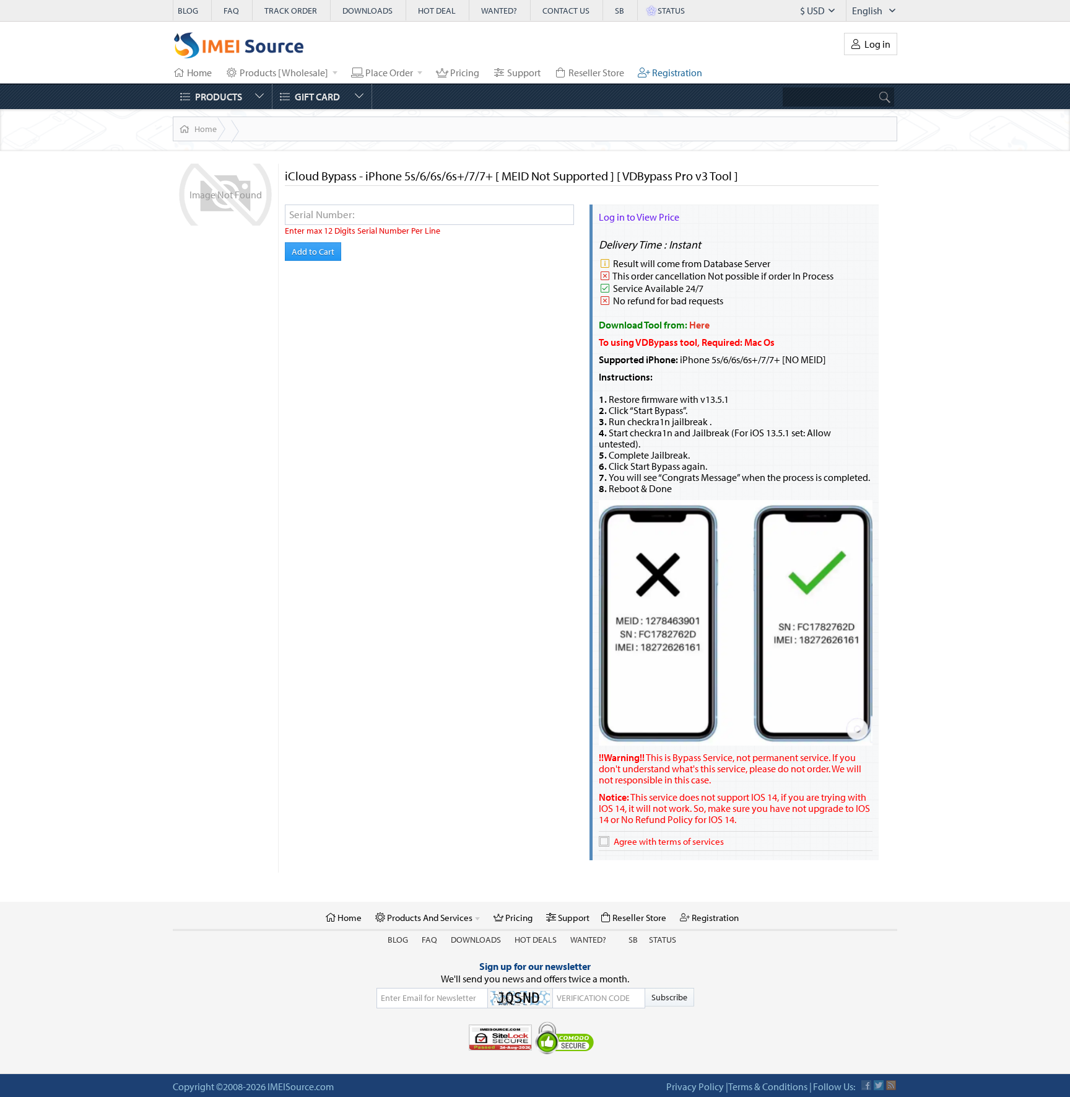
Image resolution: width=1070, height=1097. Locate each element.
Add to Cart (313, 251)
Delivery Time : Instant (650, 244)
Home (205, 128)
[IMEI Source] (239, 48)
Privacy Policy (695, 1086)
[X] (879, 1085)
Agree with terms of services (669, 841)
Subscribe (669, 997)
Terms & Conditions (767, 1086)
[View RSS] (891, 1085)
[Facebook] (866, 1085)
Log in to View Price (639, 217)
